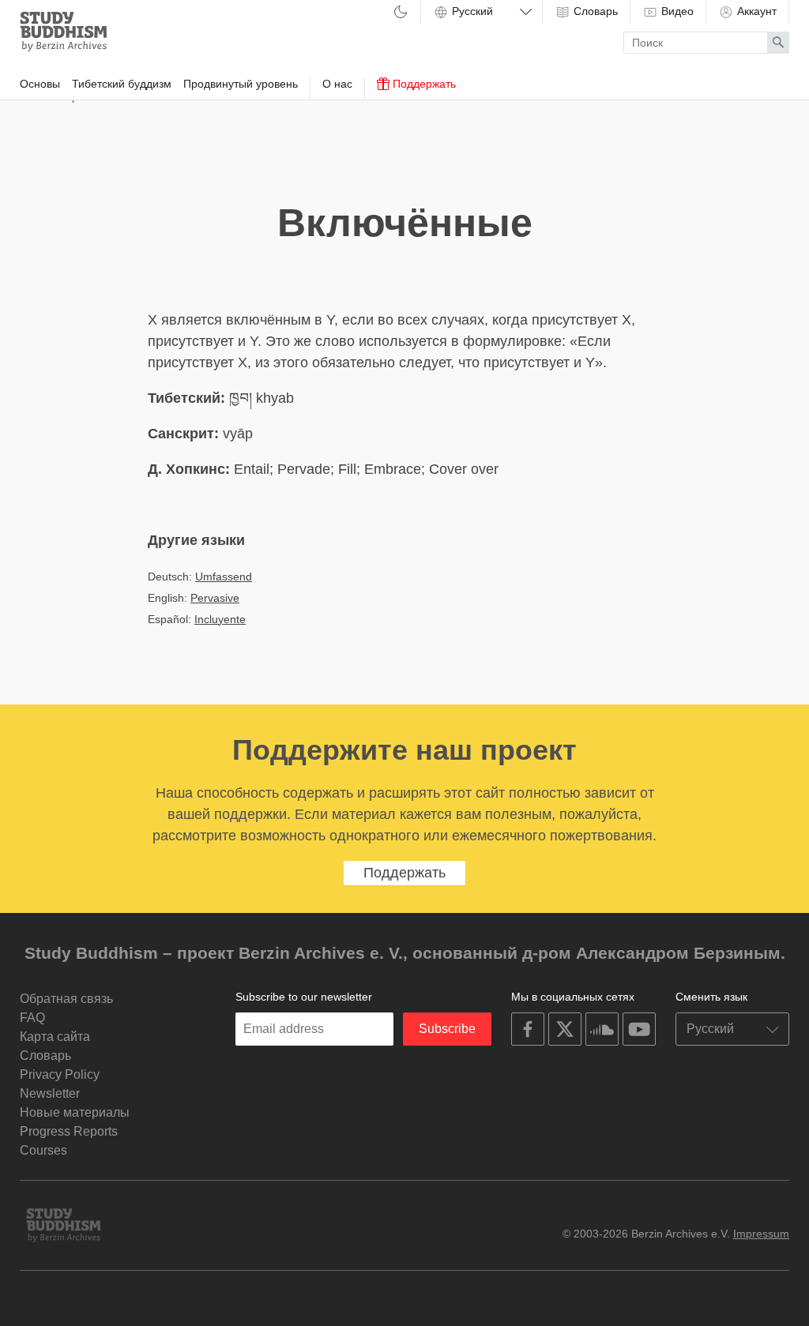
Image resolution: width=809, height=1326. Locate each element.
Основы (40, 83)
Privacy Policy (60, 1074)
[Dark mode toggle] (400, 13)
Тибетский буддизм (121, 83)
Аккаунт (755, 11)
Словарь (594, 11)
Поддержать (422, 83)
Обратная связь (66, 998)
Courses (43, 1150)
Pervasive (214, 598)
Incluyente (220, 619)
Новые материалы (75, 1112)
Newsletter (50, 1093)
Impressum (761, 1233)
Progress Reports (69, 1131)
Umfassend (223, 576)
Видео (676, 11)
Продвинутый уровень (240, 83)
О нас (337, 83)
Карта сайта (55, 1036)
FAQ (32, 1017)
